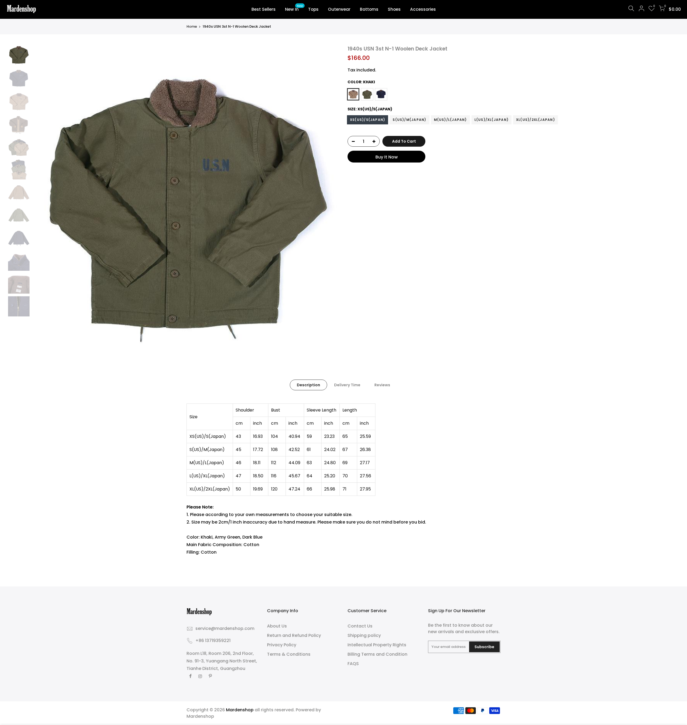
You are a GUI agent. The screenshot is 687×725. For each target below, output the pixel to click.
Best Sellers (263, 9)
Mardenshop (200, 716)
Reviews (382, 385)
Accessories (423, 9)
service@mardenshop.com (224, 628)
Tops (313, 9)
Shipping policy (364, 635)
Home (192, 26)
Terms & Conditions (288, 654)
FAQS (353, 664)
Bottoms (369, 9)
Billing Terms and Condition (377, 654)
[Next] (330, 199)
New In (294, 8)
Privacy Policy (281, 645)
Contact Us (360, 626)
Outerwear (339, 9)
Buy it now (386, 157)
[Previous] (41, 199)
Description (308, 385)
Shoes (394, 9)
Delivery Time (347, 385)
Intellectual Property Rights (377, 645)
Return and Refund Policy (294, 635)
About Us (277, 626)
